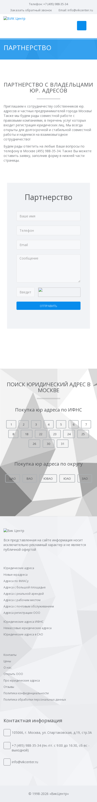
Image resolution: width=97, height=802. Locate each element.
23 (55, 434)
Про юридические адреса (22, 680)
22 (40, 434)
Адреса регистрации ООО (22, 613)
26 (34, 444)
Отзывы (9, 687)
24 (69, 434)
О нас (8, 668)
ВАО (30, 478)
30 (48, 444)
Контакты (10, 655)
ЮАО (67, 478)
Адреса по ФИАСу (16, 581)
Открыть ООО (13, 674)
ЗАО (85, 478)
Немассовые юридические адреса (28, 628)
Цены (7, 661)
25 (83, 434)
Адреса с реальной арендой (24, 594)
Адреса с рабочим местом (22, 600)
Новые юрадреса (16, 575)
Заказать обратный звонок (31, 10)
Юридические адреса (19, 568)
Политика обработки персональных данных (35, 700)
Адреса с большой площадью (25, 587)
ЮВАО (48, 478)
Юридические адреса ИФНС (24, 622)
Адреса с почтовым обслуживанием (29, 606)
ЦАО (12, 478)
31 (62, 444)
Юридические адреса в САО (23, 634)
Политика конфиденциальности (26, 693)
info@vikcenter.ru (80, 10)
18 (26, 434)
